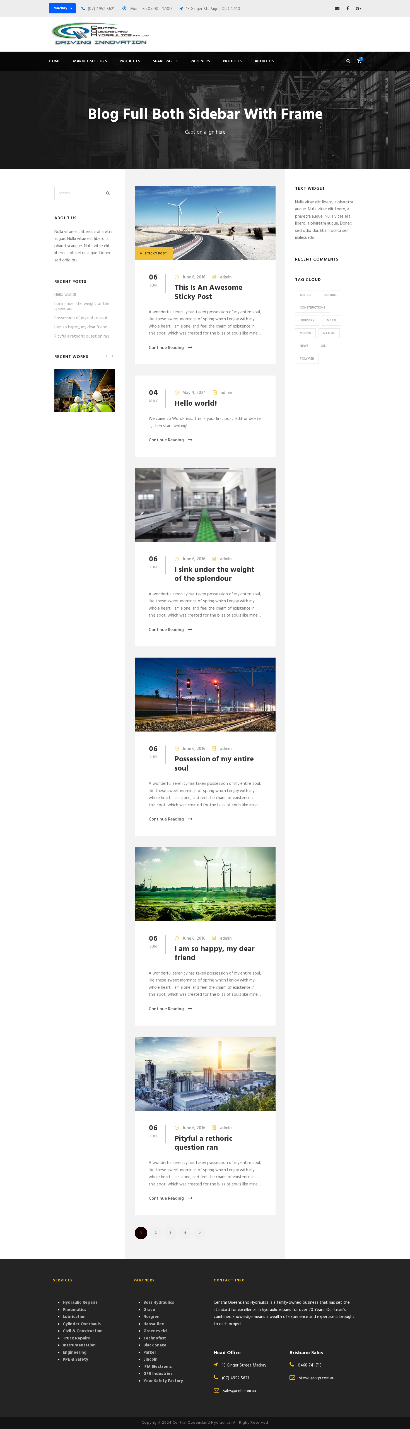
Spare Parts (165, 61)
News (304, 345)
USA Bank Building (84, 398)
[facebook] (347, 9)
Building (330, 295)
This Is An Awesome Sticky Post (208, 292)
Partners (200, 61)
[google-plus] (358, 9)
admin (225, 277)
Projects (232, 61)
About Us (264, 61)
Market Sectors (90, 61)
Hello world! (196, 404)
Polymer (307, 358)
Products (130, 61)
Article (306, 295)
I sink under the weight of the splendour (214, 574)
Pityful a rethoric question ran (204, 1143)
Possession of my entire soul (214, 764)
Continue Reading (166, 348)
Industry (307, 320)
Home (54, 61)
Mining (305, 333)
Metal (332, 320)
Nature (329, 333)
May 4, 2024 (194, 392)
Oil (323, 345)
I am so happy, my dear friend (215, 953)
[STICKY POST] (205, 223)
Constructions (312, 307)
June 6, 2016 (193, 277)
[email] (337, 9)
